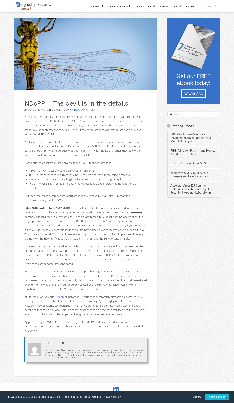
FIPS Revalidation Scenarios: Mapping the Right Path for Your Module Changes (190, 138)
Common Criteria (85, 110)
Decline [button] (197, 396)
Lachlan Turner (57, 343)
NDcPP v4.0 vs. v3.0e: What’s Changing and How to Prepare (189, 175)
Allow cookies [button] (217, 396)
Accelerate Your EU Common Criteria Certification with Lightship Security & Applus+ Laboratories (192, 189)
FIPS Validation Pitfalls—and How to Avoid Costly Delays (193, 152)
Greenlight (61, 297)
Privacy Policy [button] (112, 396)
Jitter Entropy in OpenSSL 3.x (189, 163)
